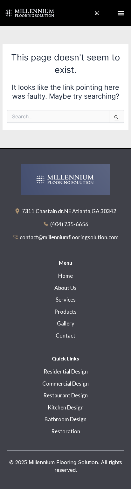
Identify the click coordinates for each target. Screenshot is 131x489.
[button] (121, 13)
